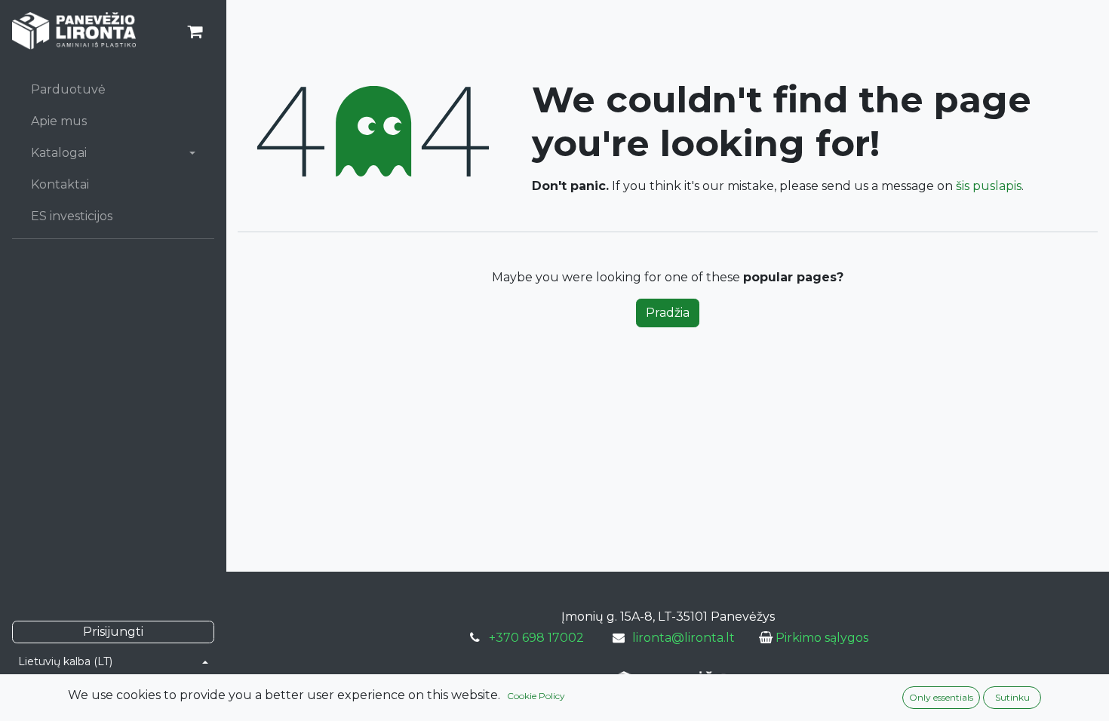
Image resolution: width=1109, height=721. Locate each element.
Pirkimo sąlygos (822, 637)
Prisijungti (113, 631)
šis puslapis (988, 186)
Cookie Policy (536, 695)
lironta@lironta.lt (683, 637)
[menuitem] (113, 90)
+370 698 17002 (536, 637)
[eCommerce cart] (194, 31)
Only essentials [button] (941, 697)
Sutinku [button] (1012, 697)
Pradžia (668, 312)
